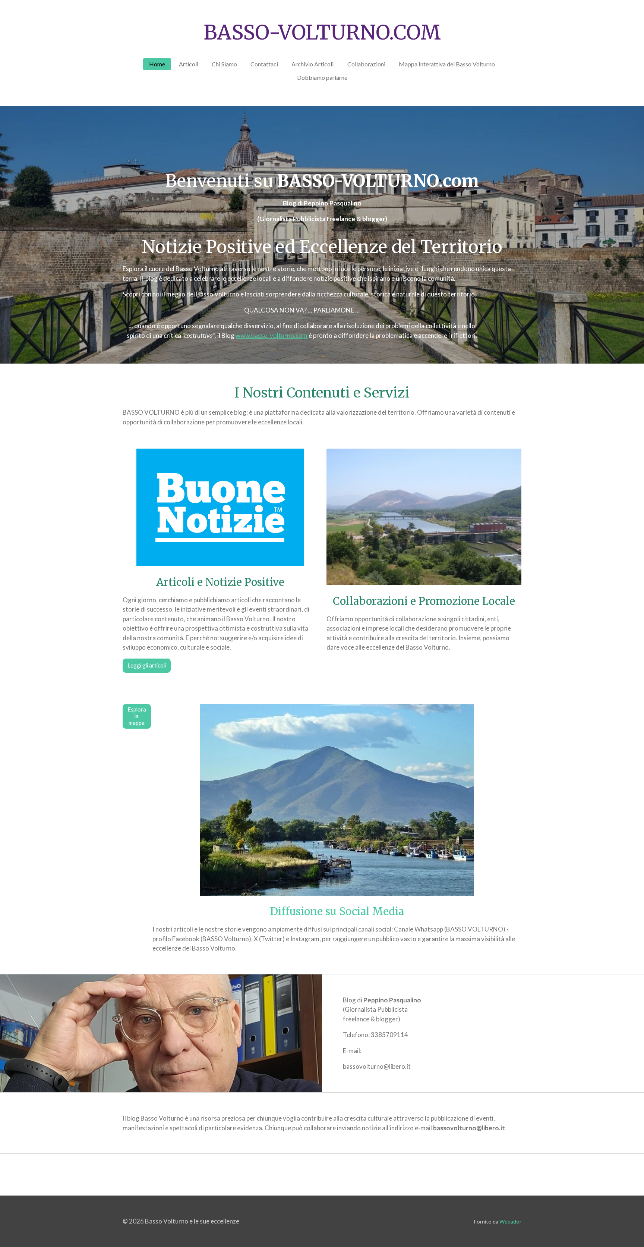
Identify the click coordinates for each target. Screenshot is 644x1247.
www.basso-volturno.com (271, 335)
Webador (510, 1221)
